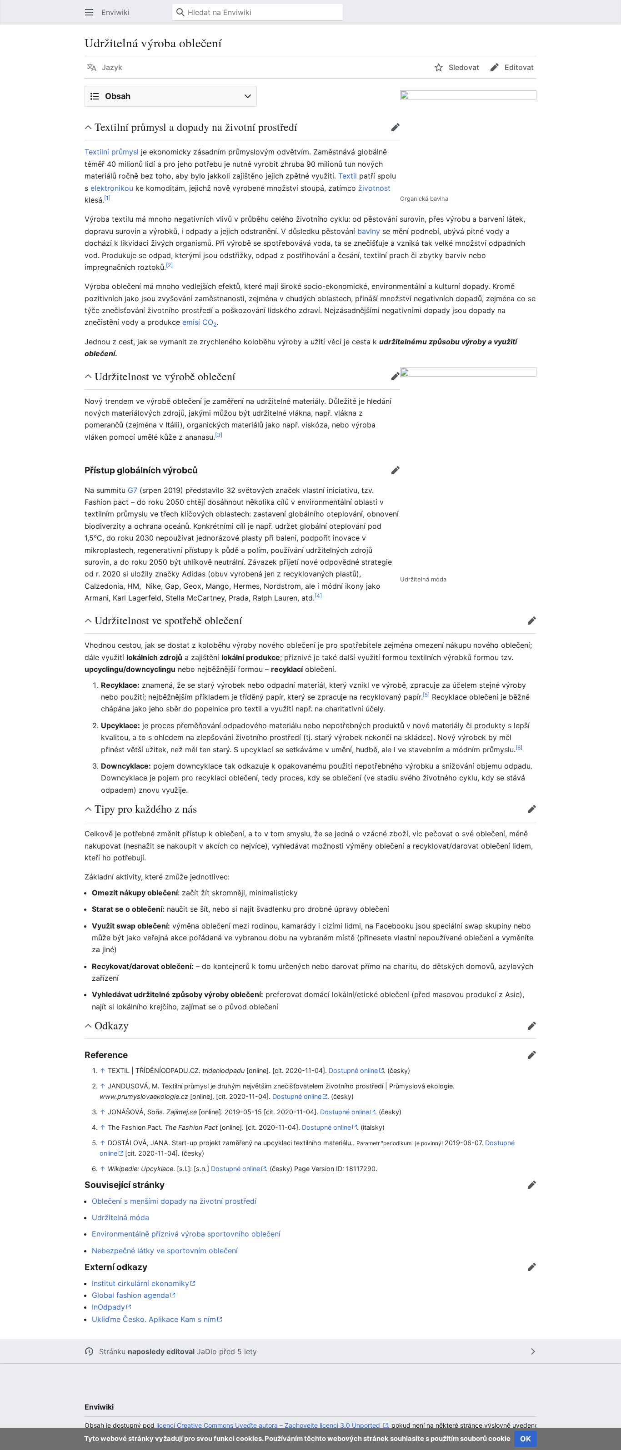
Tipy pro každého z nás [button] (146, 808)
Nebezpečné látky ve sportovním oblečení (165, 1250)
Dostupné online (353, 1070)
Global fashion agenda (130, 1295)
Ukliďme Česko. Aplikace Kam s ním (154, 1319)
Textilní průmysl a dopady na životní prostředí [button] (196, 126)
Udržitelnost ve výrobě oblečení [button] (165, 376)
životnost (374, 188)
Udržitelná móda (120, 1217)
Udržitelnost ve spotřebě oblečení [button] (168, 620)
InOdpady (108, 1306)
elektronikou (111, 188)
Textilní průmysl (112, 151)
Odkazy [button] (112, 1025)
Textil (347, 175)
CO (209, 322)
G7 (132, 490)
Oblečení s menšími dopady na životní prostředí (174, 1201)
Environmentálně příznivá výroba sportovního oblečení (186, 1233)
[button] (89, 12)
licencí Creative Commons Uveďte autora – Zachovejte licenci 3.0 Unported (269, 1425)
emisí (191, 322)
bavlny (368, 231)
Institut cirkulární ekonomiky (140, 1283)
